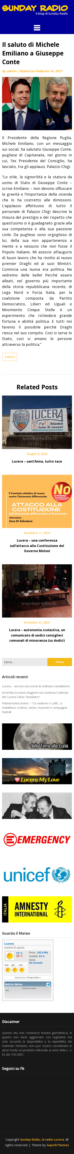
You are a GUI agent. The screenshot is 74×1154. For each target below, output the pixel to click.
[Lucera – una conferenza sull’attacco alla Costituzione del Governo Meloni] (37, 500)
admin (11, 71)
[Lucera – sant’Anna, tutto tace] (37, 421)
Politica (10, 357)
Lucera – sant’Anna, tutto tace (37, 461)
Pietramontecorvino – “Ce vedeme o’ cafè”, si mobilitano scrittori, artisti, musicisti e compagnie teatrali (34, 707)
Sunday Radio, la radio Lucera (42, 1139)
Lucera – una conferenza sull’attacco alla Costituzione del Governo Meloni (37, 545)
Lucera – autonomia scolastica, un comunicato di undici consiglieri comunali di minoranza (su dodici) (37, 635)
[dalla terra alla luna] (37, 736)
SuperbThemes (58, 1145)
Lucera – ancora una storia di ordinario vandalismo (36, 686)
